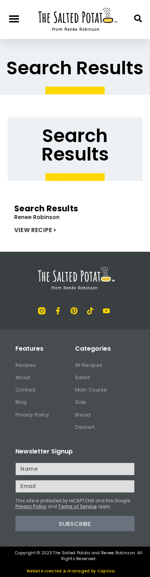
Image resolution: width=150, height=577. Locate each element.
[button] (14, 18)
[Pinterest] (74, 310)
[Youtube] (106, 310)
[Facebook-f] (58, 310)
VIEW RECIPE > (35, 230)
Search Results (46, 208)
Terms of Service (77, 506)
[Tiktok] (90, 310)
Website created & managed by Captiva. (71, 571)
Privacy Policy (31, 506)
